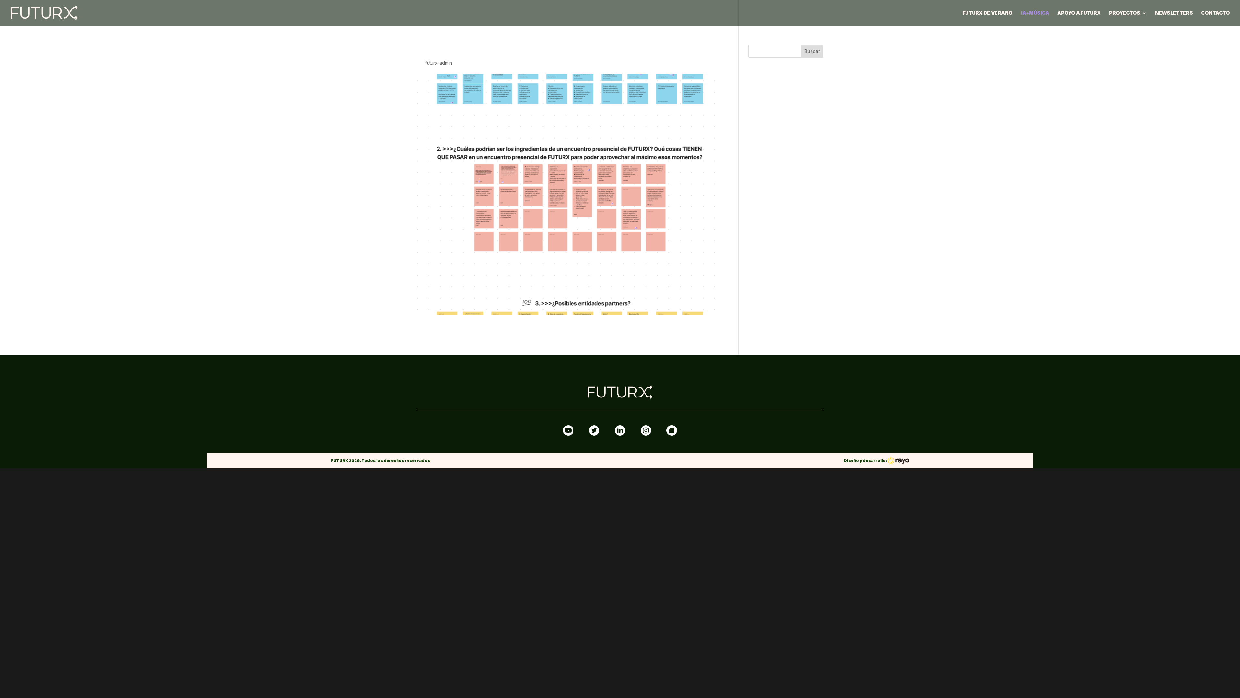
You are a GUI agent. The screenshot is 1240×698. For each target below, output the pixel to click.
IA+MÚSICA (1035, 13)
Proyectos (1124, 13)
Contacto (1215, 13)
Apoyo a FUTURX (1078, 13)
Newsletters (1174, 13)
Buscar (812, 51)
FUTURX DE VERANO (988, 13)
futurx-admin (438, 63)
